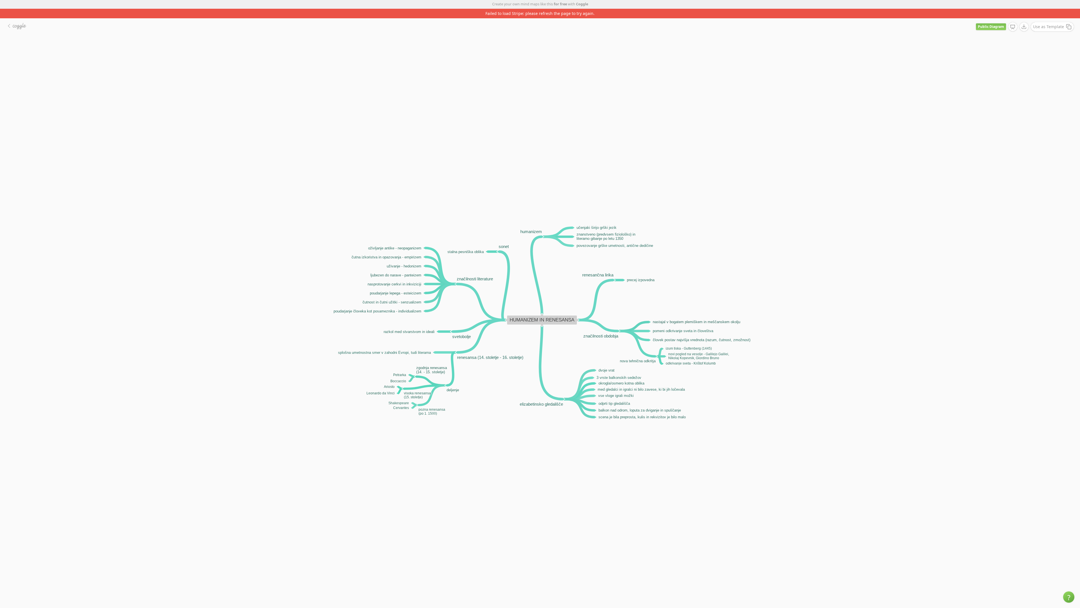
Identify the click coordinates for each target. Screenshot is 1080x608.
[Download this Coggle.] (1024, 17)
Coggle (582, 4)
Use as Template (1048, 17)
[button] (1068, 597)
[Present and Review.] (1012, 17)
